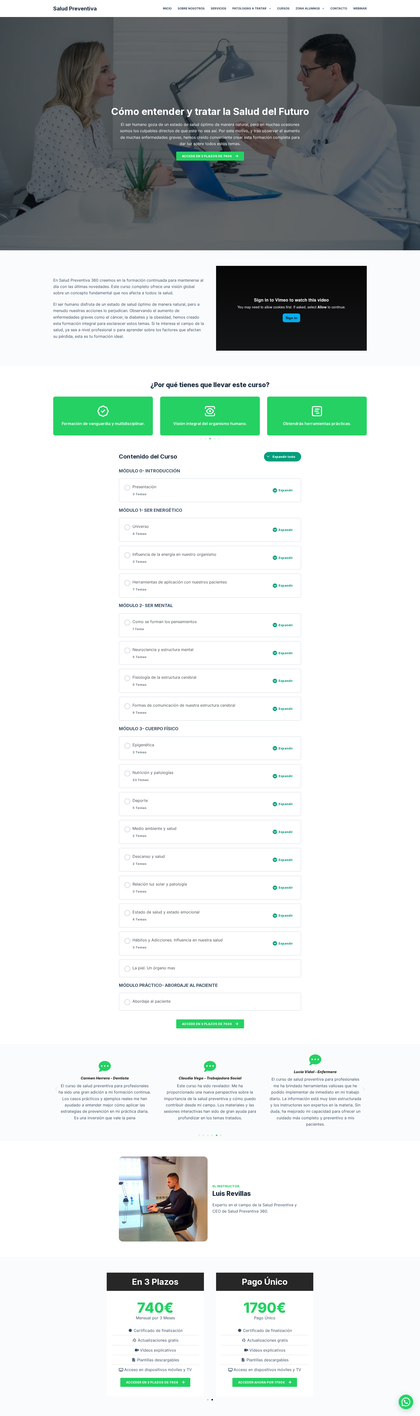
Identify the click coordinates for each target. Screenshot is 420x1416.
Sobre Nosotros (191, 8)
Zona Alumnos (308, 8)
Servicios (218, 8)
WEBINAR (360, 8)
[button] (201, 438)
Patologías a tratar (249, 8)
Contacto (338, 8)
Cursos (283, 8)
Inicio (167, 8)
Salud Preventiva (75, 8)
